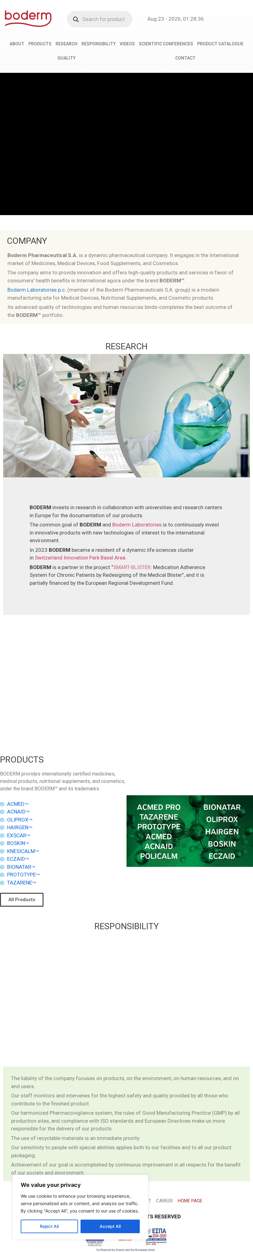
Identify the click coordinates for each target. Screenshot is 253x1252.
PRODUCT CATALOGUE (220, 43)
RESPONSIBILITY (98, 43)
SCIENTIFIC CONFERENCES (166, 43)
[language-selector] (224, 19)
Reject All (49, 1226)
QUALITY (66, 58)
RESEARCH (66, 43)
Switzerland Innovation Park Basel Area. (80, 558)
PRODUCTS (40, 43)
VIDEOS (127, 43)
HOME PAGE (190, 1201)
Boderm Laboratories (137, 525)
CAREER (164, 1201)
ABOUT (17, 43)
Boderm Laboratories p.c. (36, 290)
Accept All (110, 1226)
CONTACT (185, 58)
